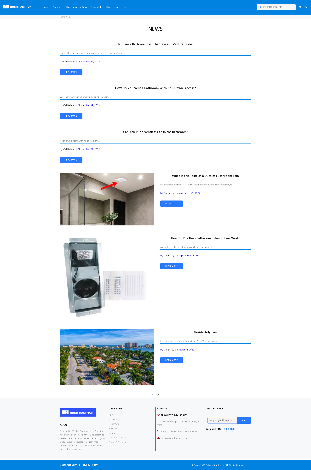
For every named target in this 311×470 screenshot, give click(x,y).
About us (113, 428)
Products (113, 419)
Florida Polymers (206, 332)
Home (62, 17)
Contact (113, 433)
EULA (111, 447)
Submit (244, 420)
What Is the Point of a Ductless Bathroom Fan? (205, 176)
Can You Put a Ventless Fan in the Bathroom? (155, 132)
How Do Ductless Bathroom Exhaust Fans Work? (205, 238)
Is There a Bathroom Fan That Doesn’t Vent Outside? (155, 44)
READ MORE (71, 72)
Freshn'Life (114, 424)
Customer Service (117, 438)
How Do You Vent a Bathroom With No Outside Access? (155, 88)
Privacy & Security (117, 442)
